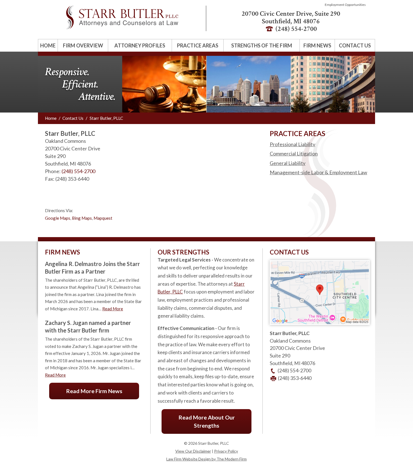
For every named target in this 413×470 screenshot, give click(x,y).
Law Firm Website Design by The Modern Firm (206, 459)
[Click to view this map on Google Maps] (320, 323)
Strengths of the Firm (261, 45)
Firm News (317, 45)
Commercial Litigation (294, 154)
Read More (112, 308)
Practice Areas (197, 45)
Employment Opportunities (345, 4)
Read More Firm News (94, 391)
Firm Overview (83, 45)
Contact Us (355, 45)
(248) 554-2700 (78, 171)
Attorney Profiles (139, 45)
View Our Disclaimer (193, 451)
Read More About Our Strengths (206, 421)
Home (48, 45)
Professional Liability (292, 144)
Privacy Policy (226, 451)
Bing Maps (82, 218)
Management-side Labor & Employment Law (318, 172)
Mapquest (103, 218)
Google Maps (57, 218)
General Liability (287, 163)
